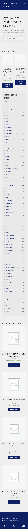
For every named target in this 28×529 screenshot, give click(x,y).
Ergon (7, 191)
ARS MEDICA (9, 127)
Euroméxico (9, 200)
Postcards (8, 282)
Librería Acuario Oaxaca (9, 5)
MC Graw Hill (9, 244)
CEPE (7, 151)
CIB (6, 153)
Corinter (8, 156)
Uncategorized (9, 302)
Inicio (4, 12)
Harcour (8, 209)
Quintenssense (9, 291)
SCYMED (8, 294)
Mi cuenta (4, 526)
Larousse (8, 232)
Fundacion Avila (9, 203)
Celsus (7, 145)
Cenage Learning (10, 148)
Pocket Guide (9, 276)
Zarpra (7, 311)
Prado (7, 288)
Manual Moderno (10, 238)
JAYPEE (7, 218)
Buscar (14, 526)
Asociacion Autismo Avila (12, 133)
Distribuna (8, 171)
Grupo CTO (8, 206)
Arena (7, 121)
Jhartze (8, 224)
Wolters (8, 308)
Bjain (7, 142)
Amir (7, 113)
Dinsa (7, 165)
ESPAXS (7, 194)
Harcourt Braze (9, 212)
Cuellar (7, 162)
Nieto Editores (9, 256)
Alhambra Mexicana (11, 110)
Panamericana (9, 270)
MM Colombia (9, 250)
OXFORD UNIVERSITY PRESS (13, 267)
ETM (7, 197)
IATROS (7, 215)
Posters (8, 285)
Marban (7, 241)
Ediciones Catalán (10, 180)
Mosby (7, 253)
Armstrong (8, 124)
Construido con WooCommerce (10, 520)
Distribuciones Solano (11, 168)
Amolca (7, 115)
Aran (7, 118)
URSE (7, 305)
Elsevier (8, 189)
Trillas (7, 300)
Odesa (7, 262)
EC (6, 177)
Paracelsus (8, 273)
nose (7, 259)
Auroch (7, 139)
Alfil (7, 107)
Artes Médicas (9, 130)
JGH (7, 221)
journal (7, 226)
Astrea (7, 136)
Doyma (7, 174)
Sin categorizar (9, 297)
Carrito (21, 525)
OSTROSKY (8, 265)
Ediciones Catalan (10, 183)
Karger (7, 229)
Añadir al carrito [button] (7, 85)
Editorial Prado (9, 186)
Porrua (7, 279)
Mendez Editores (10, 247)
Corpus (7, 159)
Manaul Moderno (10, 235)
